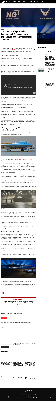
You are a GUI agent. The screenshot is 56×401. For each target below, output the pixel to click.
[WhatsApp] (7, 310)
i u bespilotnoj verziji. (10, 245)
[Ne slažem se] (5, 324)
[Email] (10, 310)
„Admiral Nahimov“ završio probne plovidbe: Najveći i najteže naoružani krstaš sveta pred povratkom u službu (49, 70)
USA (15, 313)
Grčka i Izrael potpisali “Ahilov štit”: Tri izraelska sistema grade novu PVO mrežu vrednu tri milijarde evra (6, 377)
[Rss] (25, 394)
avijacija (8, 313)
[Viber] (15, 310)
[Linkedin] (23, 394)
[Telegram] (12, 310)
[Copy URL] (17, 310)
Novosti (6, 6)
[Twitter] (20, 394)
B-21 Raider (14, 49)
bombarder (11, 313)
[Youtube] (31, 394)
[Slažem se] (2, 324)
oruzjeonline (9, 42)
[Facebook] (2, 310)
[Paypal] (35, 394)
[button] (54, 2)
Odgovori (2, 327)
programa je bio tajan (8, 282)
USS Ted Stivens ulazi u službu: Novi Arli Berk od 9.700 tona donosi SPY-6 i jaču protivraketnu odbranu (18, 364)
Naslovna (2, 6)
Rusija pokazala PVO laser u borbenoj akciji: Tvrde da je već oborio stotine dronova (6, 363)
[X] (5, 310)
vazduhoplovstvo (19, 313)
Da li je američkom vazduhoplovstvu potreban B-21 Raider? (12, 290)
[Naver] (27, 394)
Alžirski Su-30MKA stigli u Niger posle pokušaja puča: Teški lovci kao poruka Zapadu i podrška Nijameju (30, 377)
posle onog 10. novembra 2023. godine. (24, 159)
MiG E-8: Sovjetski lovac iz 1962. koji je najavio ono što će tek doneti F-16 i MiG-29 (18, 376)
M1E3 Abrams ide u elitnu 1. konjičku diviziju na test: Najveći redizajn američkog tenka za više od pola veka (30, 364)
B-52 (14, 130)
